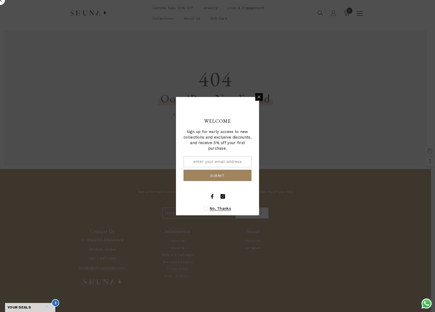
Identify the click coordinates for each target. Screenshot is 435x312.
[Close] (259, 97)
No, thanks (220, 208)
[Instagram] (223, 196)
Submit (217, 175)
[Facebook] (212, 196)
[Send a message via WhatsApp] (426, 303)
